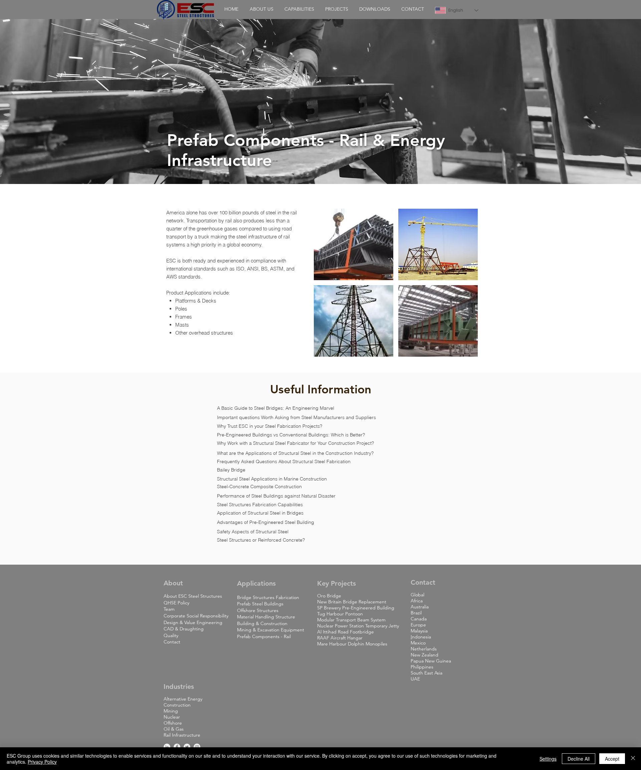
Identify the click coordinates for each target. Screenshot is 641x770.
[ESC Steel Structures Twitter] (187, 747)
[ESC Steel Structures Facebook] (177, 747)
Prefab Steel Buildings (260, 604)
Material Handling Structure (266, 617)
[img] (353, 244)
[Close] (633, 759)
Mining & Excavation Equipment (270, 630)
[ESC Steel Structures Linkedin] (167, 747)
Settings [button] (548, 758)
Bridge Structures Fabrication (268, 597)
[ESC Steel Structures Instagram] (197, 747)
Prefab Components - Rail (264, 636)
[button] (261, 9)
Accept (612, 758)
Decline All (579, 758)
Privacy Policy (42, 761)
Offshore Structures (257, 610)
